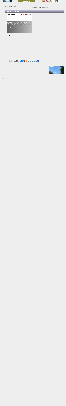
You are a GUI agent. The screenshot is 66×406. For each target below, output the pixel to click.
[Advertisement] (27, 48)
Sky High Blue (8, 78)
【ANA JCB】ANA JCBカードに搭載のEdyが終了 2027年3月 (14, 7)
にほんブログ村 (10, 62)
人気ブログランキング (16, 62)
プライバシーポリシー (61, 78)
